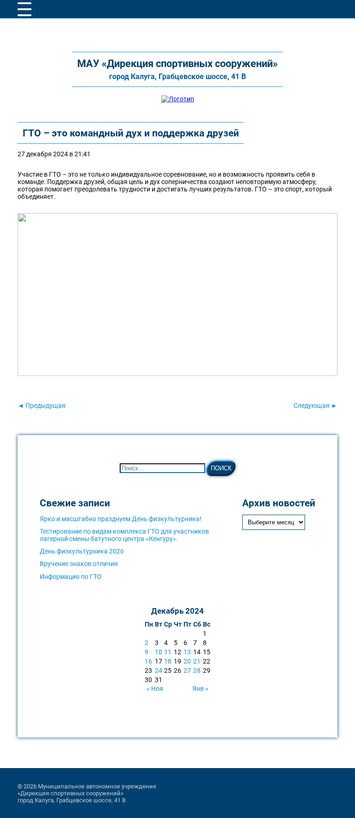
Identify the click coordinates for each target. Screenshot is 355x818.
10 (158, 652)
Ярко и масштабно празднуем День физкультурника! (121, 519)
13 (187, 652)
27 (187, 670)
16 (148, 661)
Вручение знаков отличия (79, 563)
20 (187, 661)
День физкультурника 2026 (82, 551)
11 (167, 652)
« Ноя (155, 688)
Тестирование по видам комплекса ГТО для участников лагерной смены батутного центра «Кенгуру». (124, 535)
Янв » (200, 688)
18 (167, 661)
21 (197, 661)
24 (158, 670)
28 (197, 670)
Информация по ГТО (71, 576)
